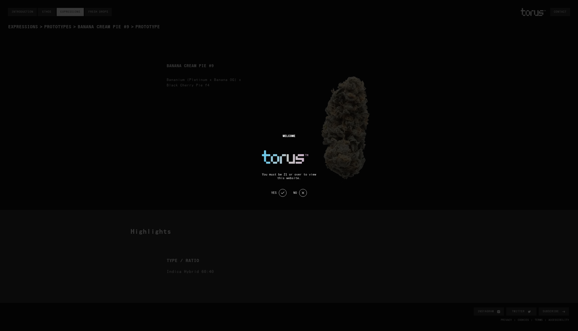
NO (295, 192)
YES (274, 192)
